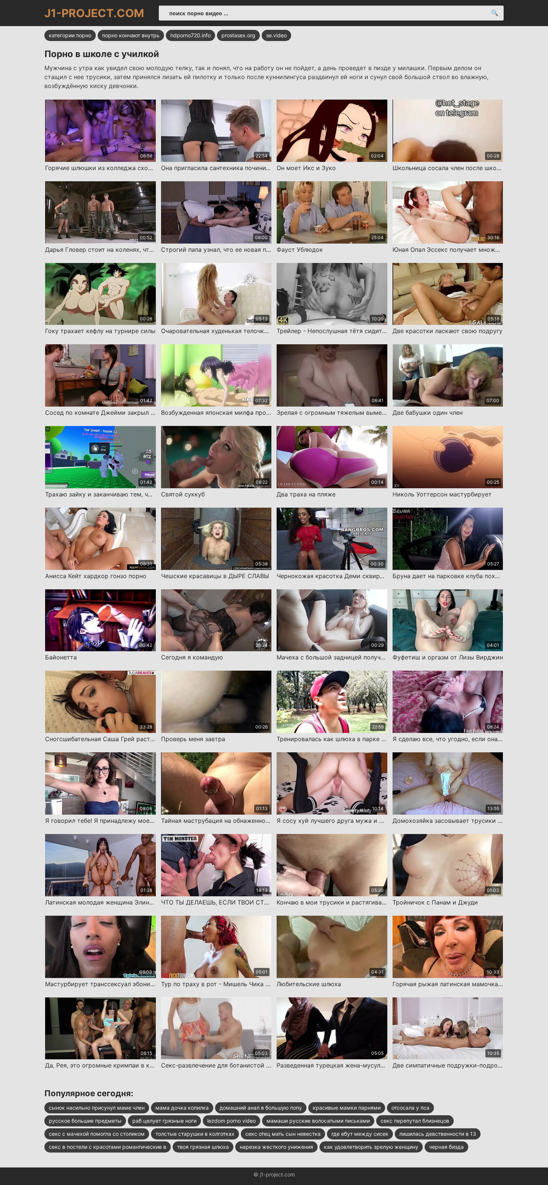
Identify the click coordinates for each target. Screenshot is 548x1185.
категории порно (70, 35)
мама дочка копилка (182, 1107)
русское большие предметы (85, 1120)
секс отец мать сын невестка (283, 1134)
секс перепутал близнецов (415, 1120)
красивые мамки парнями (347, 1107)
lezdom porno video (231, 1120)
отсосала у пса (410, 1107)
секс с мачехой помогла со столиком (97, 1134)
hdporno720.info (190, 35)
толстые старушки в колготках (194, 1134)
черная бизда (446, 1147)
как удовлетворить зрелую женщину (371, 1147)
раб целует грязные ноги (164, 1120)
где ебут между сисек (359, 1134)
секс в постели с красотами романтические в (107, 1147)
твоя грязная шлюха (203, 1147)
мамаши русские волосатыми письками (318, 1120)
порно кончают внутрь (131, 35)
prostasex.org (238, 35)
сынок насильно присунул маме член (97, 1107)
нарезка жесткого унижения (276, 1147)
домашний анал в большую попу (261, 1107)
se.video (276, 35)
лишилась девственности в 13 (437, 1134)
